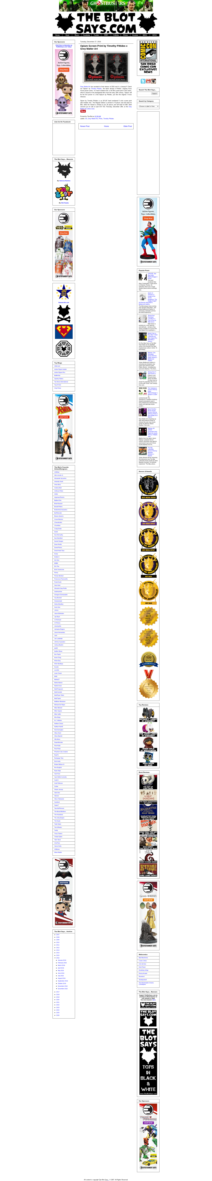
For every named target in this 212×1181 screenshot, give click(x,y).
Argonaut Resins (59, 497)
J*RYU (56, 610)
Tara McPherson (59, 808)
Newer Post (84, 126)
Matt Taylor (57, 698)
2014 (57, 953)
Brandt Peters (58, 506)
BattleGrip (57, 375)
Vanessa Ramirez (64, 181)
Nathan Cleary (58, 723)
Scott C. (56, 780)
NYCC (154, 35)
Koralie (56, 667)
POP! (106, 35)
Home (57, 35)
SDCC (145, 35)
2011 (57, 945)
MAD (55, 676)
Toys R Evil (57, 385)
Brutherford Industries (60, 510)
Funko (96, 35)
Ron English (58, 767)
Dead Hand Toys (59, 550)
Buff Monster (58, 513)
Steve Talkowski (59, 799)
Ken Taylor (57, 654)
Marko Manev (58, 682)
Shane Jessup (58, 789)
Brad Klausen (58, 503)
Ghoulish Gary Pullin (60, 588)
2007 (57, 934)
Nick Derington (58, 730)
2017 (57, 992)
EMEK (56, 563)
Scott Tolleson (58, 783)
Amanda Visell (58, 481)
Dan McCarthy (58, 535)
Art (86, 118)
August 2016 (61, 978)
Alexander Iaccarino (60, 478)
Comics (135, 35)
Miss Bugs (57, 717)
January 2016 (62, 960)
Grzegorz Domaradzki (60, 594)
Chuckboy (57, 525)
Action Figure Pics (59, 372)
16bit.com (57, 366)
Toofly (56, 830)
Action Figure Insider (60, 369)
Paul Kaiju (57, 745)
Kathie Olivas (58, 651)
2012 (57, 947)
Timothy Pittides (96, 88)
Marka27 (57, 679)
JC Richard (57, 620)
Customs (86, 35)
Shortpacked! (143, 980)
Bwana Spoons (58, 516)
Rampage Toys (58, 758)
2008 (57, 937)
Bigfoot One (57, 500)
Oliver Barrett (58, 736)
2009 (57, 940)
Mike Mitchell (58, 708)
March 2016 (61, 965)
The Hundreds (58, 814)
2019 (57, 997)
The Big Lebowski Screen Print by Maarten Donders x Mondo (152, 452)
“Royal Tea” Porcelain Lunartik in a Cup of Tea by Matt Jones (152, 319)
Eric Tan (56, 566)
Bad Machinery (143, 957)
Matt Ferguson (58, 689)
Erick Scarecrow (59, 569)
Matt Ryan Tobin (59, 695)
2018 (57, 994)
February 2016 (62, 963)
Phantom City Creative (61, 752)
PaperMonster (58, 742)
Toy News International (61, 382)
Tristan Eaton (58, 836)
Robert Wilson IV (59, 764)
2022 (57, 1005)
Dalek (56, 532)
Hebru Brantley (58, 604)
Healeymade (58, 601)
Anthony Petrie (58, 491)
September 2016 (63, 981)
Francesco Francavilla (61, 579)
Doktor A (56, 557)
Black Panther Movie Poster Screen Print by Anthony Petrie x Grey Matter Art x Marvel (153, 413)
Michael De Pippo (59, 705)
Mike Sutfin (57, 714)
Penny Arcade (143, 973)
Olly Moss (57, 739)
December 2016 (63, 988)
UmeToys (57, 843)
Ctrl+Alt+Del (142, 964)
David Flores (58, 547)
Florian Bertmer (59, 576)
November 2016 (63, 986)
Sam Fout (57, 774)
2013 (57, 950)
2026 (57, 1015)
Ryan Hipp (57, 771)
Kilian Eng (57, 660)
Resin (77, 35)
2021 (57, 1002)
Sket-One (57, 793)
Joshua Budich (58, 645)
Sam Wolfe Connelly (60, 777)
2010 (57, 942)
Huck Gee (57, 607)
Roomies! (142, 976)
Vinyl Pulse (57, 388)
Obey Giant (57, 733)
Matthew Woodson (59, 701)
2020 (57, 999)
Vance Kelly (57, 846)
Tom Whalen (58, 827)
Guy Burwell (58, 598)
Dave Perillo (58, 544)
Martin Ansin (58, 686)
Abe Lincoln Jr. (58, 475)
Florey (56, 572)
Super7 (56, 805)
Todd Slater (57, 824)
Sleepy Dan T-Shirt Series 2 (152, 372)
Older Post (127, 126)
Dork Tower (142, 967)
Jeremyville (57, 626)
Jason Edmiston (59, 613)
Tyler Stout (57, 840)
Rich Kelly (57, 761)
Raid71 (56, 755)
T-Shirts (116, 35)
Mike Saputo (58, 711)
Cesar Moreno (58, 519)
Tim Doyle (57, 821)
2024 (57, 1010)
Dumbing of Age (143, 970)
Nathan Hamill (58, 726)
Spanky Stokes (58, 378)
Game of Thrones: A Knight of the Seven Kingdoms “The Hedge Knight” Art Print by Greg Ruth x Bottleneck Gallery (148, 298)
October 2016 (62, 983)
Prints (125, 35)
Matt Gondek (58, 692)
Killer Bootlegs (58, 664)
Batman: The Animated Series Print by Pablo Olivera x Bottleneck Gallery (152, 356)
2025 (57, 1012)
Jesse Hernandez (59, 632)
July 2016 (61, 976)
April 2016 (61, 968)
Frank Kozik (57, 582)
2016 (57, 958)
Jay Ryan (57, 617)
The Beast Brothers (60, 811)
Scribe (56, 786)
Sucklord (57, 802)
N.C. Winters (58, 720)
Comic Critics (143, 961)
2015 (57, 955)
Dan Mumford (58, 538)
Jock (55, 635)
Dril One (56, 560)
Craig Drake (58, 529)
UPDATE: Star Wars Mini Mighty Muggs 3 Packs (152, 276)
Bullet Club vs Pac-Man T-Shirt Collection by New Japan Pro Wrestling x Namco (152, 337)
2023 (57, 1007)
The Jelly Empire (59, 818)
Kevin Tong (57, 657)
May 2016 (61, 970)
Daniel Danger (58, 541)
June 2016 (61, 973)
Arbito (56, 494)
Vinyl (67, 35)
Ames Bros (57, 484)
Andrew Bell (58, 488)
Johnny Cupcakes (59, 642)
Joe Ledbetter (58, 638)
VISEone (57, 849)
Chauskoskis (58, 522)
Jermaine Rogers (59, 629)
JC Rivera (57, 623)
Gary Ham (57, 585)
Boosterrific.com (64, 302)
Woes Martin (58, 852)
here (154, 1000)
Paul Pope (57, 748)
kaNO (56, 648)
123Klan (56, 472)
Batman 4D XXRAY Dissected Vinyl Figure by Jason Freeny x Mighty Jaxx (152, 432)
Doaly (56, 554)
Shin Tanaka (65, 203)
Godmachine (58, 591)
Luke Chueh (58, 673)
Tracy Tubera (58, 833)
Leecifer (56, 670)
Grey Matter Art (85, 86)
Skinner (56, 796)
